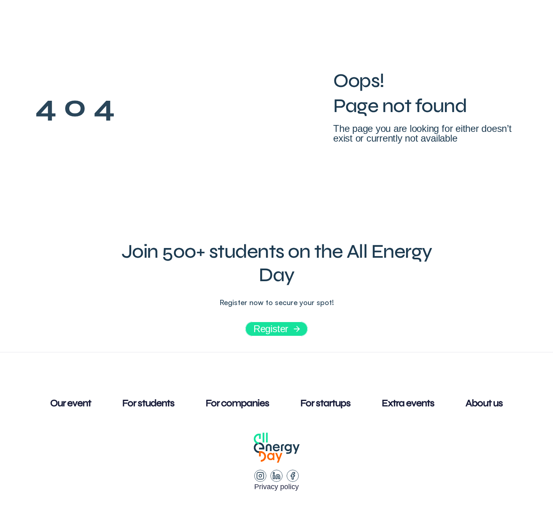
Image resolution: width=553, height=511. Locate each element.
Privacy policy (276, 487)
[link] (481, 22)
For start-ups (354, 22)
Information (115, 22)
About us (415, 22)
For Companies (278, 22)
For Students (202, 22)
